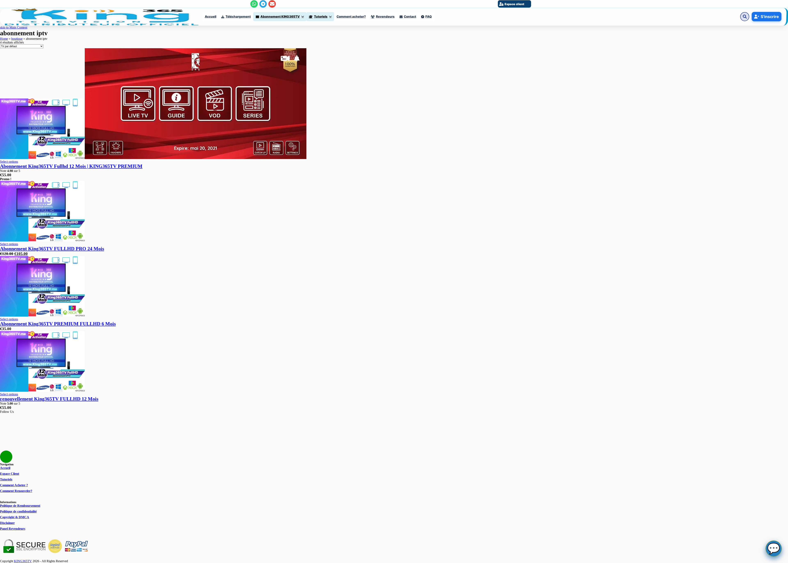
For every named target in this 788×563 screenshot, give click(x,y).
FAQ (428, 16)
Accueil (210, 16)
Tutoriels (321, 16)
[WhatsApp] (254, 4)
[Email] (272, 4)
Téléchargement (238, 16)
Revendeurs (385, 16)
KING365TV (23, 561)
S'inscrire (770, 16)
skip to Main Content (13, 27)
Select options (9, 161)
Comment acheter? (351, 16)
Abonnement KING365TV (280, 16)
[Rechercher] (744, 16)
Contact (410, 16)
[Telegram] (263, 4)
